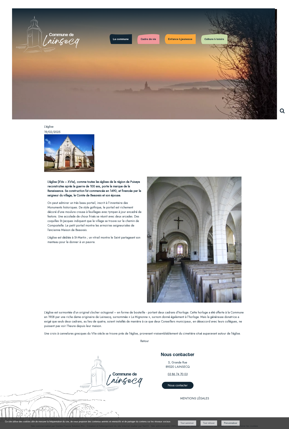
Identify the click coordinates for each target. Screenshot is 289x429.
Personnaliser (230, 423)
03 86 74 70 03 (178, 374)
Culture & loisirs (214, 39)
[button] (283, 112)
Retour (144, 341)
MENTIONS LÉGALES (194, 398)
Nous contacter (178, 385)
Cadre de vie (148, 39)
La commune (121, 39)
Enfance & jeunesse (180, 39)
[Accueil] (144, 29)
